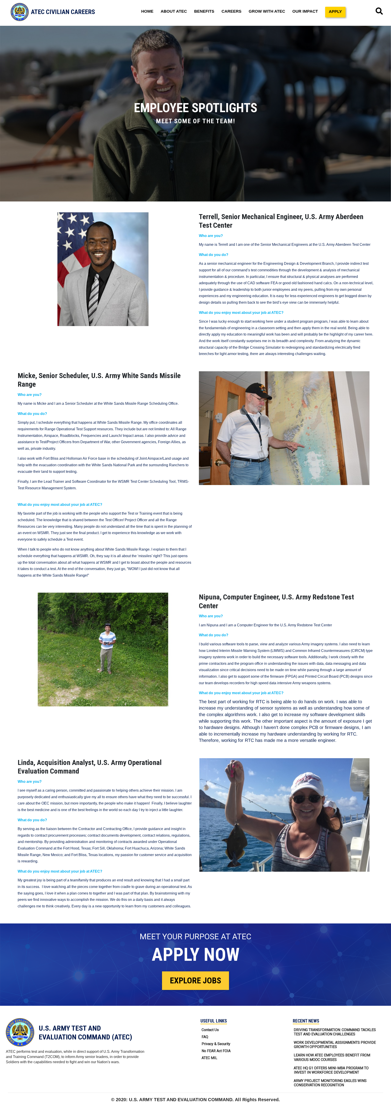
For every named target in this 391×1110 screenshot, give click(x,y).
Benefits (204, 11)
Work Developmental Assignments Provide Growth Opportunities (335, 1044)
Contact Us (210, 1030)
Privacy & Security (216, 1044)
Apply (335, 11)
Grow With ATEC (267, 11)
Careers (231, 11)
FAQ (205, 1037)
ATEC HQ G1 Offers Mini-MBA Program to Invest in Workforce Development (331, 1070)
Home (147, 11)
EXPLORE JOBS (195, 980)
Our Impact (305, 11)
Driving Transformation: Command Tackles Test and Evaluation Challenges (335, 1032)
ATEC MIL (209, 1058)
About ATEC (174, 11)
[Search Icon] (379, 11)
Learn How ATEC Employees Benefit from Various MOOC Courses (332, 1057)
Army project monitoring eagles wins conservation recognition (330, 1083)
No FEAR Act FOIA (216, 1051)
